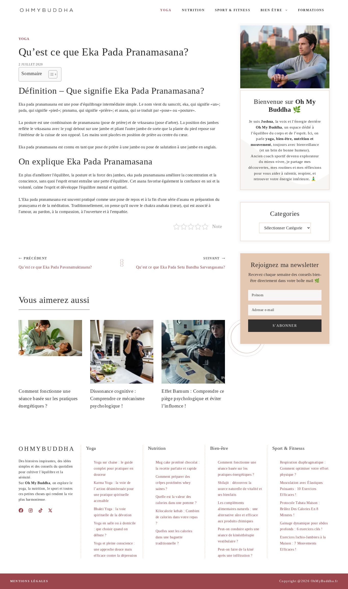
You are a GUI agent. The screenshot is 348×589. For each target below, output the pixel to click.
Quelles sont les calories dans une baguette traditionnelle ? (174, 537)
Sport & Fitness (232, 10)
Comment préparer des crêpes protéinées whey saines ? (173, 483)
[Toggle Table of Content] (50, 74)
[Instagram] (30, 510)
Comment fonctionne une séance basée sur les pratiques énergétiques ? (48, 398)
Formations (311, 10)
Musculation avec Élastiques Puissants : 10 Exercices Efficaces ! (301, 489)
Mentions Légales (29, 581)
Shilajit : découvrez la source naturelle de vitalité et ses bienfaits (240, 489)
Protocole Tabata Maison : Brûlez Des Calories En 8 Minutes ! (300, 509)
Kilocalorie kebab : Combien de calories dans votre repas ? (177, 517)
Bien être (271, 10)
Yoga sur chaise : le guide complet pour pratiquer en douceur (113, 468)
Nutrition (193, 10)
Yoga (166, 10)
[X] (50, 510)
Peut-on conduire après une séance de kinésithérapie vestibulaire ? (238, 535)
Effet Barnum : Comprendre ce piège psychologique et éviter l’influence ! (193, 398)
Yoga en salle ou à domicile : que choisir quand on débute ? (115, 529)
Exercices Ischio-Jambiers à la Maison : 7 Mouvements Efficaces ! (303, 543)
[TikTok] (40, 510)
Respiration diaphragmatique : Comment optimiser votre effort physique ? (304, 468)
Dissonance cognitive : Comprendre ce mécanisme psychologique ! (117, 398)
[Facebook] (21, 510)
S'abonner (285, 326)
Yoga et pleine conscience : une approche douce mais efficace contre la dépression (115, 549)
